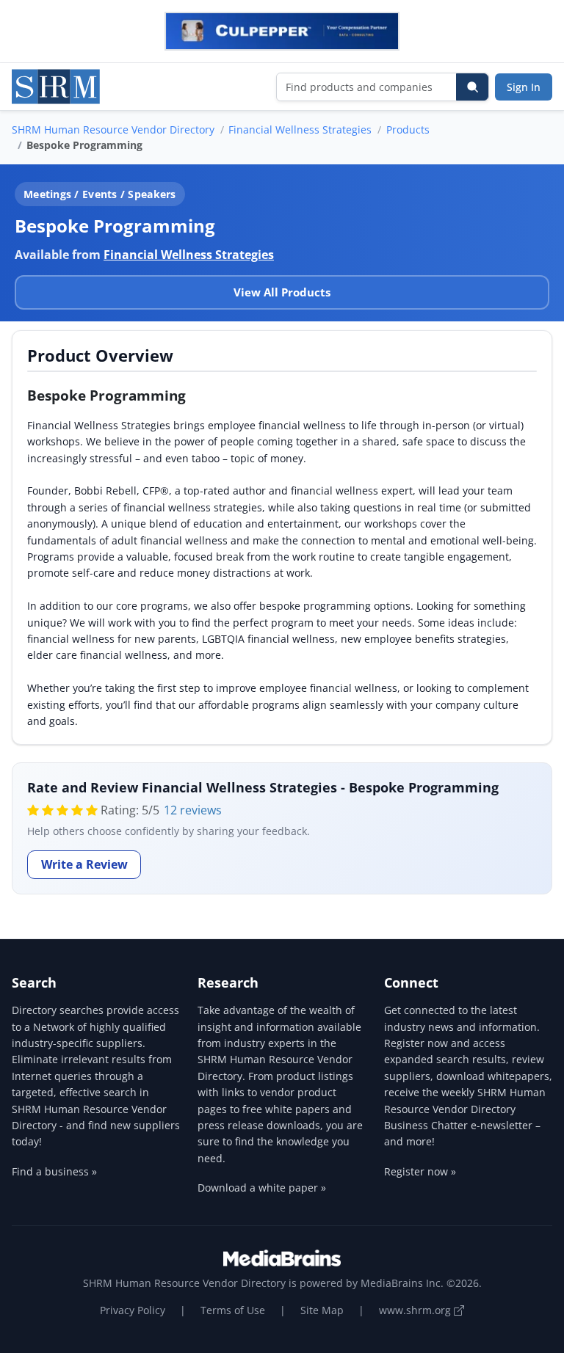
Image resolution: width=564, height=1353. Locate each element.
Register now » (420, 1171)
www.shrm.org (416, 1310)
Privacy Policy (132, 1310)
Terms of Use (232, 1310)
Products (408, 129)
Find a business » (54, 1171)
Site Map (322, 1310)
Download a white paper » (262, 1188)
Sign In (523, 87)
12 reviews (193, 810)
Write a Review (84, 864)
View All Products (282, 292)
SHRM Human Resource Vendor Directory (113, 129)
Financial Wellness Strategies (300, 129)
